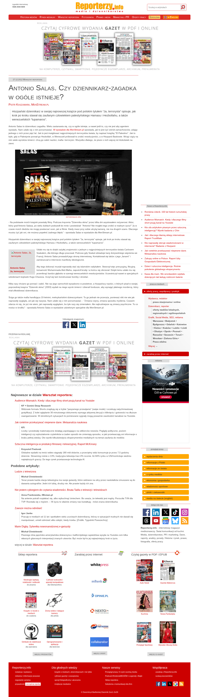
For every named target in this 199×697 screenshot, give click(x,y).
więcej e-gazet (156, 654)
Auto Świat (144, 583)
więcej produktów (43, 654)
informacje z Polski (156, 462)
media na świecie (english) (160, 498)
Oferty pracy (139, 17)
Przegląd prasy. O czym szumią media (121, 672)
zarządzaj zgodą (33, 684)
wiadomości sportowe (157, 486)
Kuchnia (144, 614)
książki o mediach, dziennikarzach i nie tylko (73, 672)
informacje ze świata (157, 468)
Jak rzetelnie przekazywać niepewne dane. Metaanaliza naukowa (51, 422)
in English (172, 17)
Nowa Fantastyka (167, 614)
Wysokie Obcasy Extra (167, 645)
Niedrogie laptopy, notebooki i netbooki (31, 582)
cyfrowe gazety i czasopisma (67, 676)
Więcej (151, 346)
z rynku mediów (154, 474)
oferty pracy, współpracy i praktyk (163, 291)
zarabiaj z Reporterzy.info (166, 672)
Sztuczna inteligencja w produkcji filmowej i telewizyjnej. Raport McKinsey (56, 444)
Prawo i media (103, 17)
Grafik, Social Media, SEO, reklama (165, 317)
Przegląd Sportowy (145, 645)
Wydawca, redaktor (157, 298)
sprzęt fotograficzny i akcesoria (68, 680)
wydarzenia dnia (155, 456)
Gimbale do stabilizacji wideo (31, 644)
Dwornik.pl (87, 692)
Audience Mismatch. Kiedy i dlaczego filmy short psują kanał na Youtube (55, 400)
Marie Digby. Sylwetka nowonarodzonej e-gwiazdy (42, 526)
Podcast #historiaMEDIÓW (116, 676)
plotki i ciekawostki (156, 492)
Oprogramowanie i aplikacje (54, 644)
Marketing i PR (121, 17)
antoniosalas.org (73, 217)
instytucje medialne (63, 684)
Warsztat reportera (68, 17)
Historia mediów (28, 17)
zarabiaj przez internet (158, 354)
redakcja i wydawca (23, 672)
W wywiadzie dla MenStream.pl (68, 130)
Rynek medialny (47, 17)
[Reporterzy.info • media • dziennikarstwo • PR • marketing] (100, 10)
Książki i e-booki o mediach (31, 613)
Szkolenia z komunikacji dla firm (118, 684)
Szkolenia (154, 17)
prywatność (20, 684)
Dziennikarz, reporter (158, 306)
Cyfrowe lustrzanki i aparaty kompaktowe (54, 582)
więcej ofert (99, 653)
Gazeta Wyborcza (167, 583)
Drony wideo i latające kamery (54, 613)
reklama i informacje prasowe (27, 676)
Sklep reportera (111, 680)
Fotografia (88, 17)
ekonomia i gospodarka (158, 480)
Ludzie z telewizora (25, 471)
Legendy (133, 676)
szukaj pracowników (164, 676)
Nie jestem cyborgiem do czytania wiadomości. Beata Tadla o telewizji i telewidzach (61, 490)
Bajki (140, 676)
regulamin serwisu (23, 680)
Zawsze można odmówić (28, 508)
